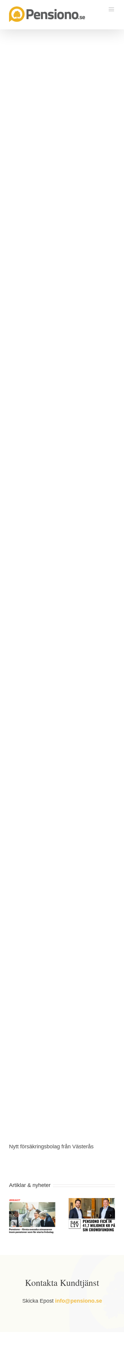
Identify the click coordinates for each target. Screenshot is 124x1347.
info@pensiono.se (78, 1301)
